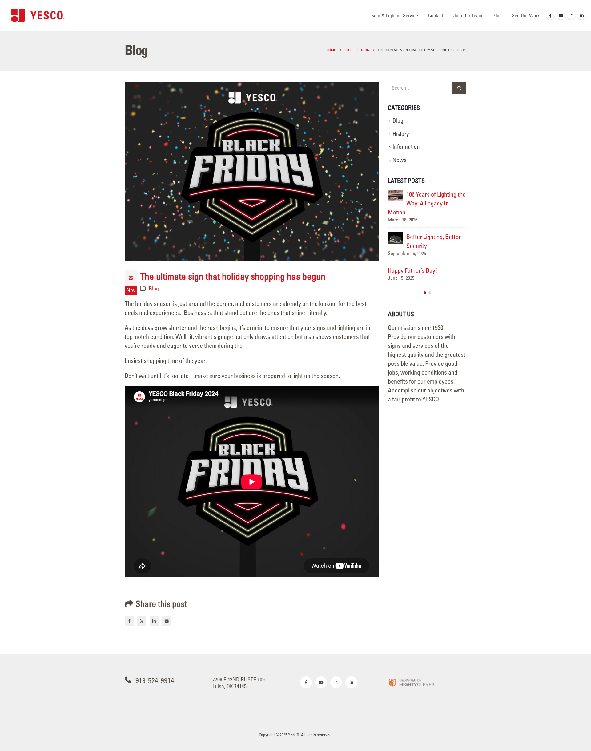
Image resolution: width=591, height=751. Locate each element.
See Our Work (526, 15)
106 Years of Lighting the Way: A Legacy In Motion (427, 203)
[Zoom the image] (411, 682)
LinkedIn (154, 620)
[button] (424, 292)
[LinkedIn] (581, 15)
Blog (497, 15)
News (399, 160)
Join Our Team (467, 15)
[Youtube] (561, 15)
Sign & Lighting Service (394, 15)
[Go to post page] (395, 195)
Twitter (141, 620)
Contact (435, 15)
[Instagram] (571, 15)
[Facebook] (550, 15)
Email (166, 620)
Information (406, 146)
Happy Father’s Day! (412, 270)
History (400, 133)
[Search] (459, 88)
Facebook (129, 620)
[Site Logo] (38, 15)
